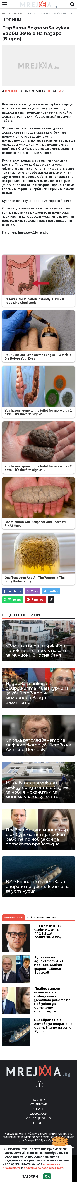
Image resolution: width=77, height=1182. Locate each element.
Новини (18, 13)
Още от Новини (21, 615)
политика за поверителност (43, 1168)
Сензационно (38, 1118)
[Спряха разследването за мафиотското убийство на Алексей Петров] (38, 735)
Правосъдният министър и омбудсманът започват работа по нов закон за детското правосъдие (37, 837)
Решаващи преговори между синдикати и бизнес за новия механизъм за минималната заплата (37, 789)
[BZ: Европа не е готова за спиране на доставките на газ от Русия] (38, 876)
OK (47, 1176)
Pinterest (38, 599)
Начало (6, 13)
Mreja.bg (11, 90)
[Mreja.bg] (38, 1071)
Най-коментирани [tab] (41, 917)
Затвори (30, 1176)
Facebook (14, 591)
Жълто (38, 1109)
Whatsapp (14, 599)
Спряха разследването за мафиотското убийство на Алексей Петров (38, 745)
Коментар (38, 1104)
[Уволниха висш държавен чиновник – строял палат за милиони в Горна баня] (38, 640)
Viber (34, 591)
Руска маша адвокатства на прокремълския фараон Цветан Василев (49, 964)
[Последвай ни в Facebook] (39, 1084)
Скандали (38, 1113)
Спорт (38, 1123)
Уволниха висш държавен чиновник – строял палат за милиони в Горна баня (36, 651)
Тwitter (53, 591)
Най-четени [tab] (13, 917)
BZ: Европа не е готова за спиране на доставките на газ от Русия (38, 886)
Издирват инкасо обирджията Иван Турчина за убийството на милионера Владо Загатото (37, 693)
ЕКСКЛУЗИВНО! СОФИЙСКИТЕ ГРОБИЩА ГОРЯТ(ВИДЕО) (47, 931)
